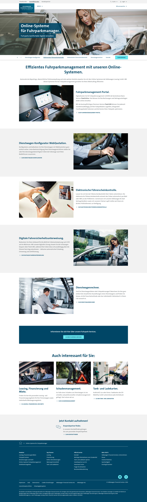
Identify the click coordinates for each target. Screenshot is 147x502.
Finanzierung (50, 457)
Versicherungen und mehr (26, 460)
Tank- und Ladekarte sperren (82, 460)
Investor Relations (107, 460)
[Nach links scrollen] (17, 57)
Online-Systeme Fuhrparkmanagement (30, 462)
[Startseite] (20, 443)
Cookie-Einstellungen (48, 482)
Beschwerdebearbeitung (81, 469)
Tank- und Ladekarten (53, 464)
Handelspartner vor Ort (80, 462)
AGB (29, 482)
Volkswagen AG (81, 482)
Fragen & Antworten (80, 467)
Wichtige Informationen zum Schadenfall (85, 457)
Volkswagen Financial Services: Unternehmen (114, 455)
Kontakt (108, 57)
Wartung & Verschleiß (53, 462)
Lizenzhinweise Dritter (25, 486)
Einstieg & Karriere (107, 464)
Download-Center (79, 464)
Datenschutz (35, 482)
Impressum (22, 482)
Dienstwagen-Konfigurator (32, 57)
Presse (103, 457)
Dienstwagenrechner (97, 57)
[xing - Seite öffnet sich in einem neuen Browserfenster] (126, 477)
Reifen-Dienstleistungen (53, 460)
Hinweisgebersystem (40, 486)
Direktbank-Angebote (25, 464)
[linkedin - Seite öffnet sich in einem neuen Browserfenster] (120, 477)
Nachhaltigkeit (106, 462)
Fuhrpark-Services (24, 457)
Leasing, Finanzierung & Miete (27, 455)
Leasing (49, 455)
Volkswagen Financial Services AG (65, 482)
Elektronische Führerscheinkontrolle (53, 57)
